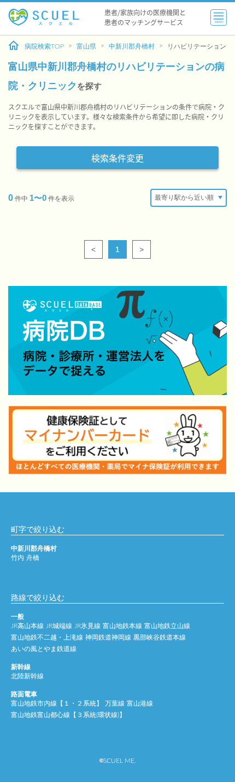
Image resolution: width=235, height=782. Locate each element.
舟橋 (32, 557)
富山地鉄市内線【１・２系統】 (57, 703)
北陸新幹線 (27, 676)
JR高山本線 (27, 626)
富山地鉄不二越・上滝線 (47, 637)
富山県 (86, 46)
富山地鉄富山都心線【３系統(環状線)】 (68, 715)
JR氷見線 (87, 626)
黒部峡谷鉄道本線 (159, 637)
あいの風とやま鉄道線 (44, 649)
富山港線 (140, 703)
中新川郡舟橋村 (132, 46)
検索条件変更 (117, 157)
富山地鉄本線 (122, 626)
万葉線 (115, 703)
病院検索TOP (44, 46)
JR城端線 (59, 626)
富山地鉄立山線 (167, 626)
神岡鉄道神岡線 (108, 637)
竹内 (17, 557)
